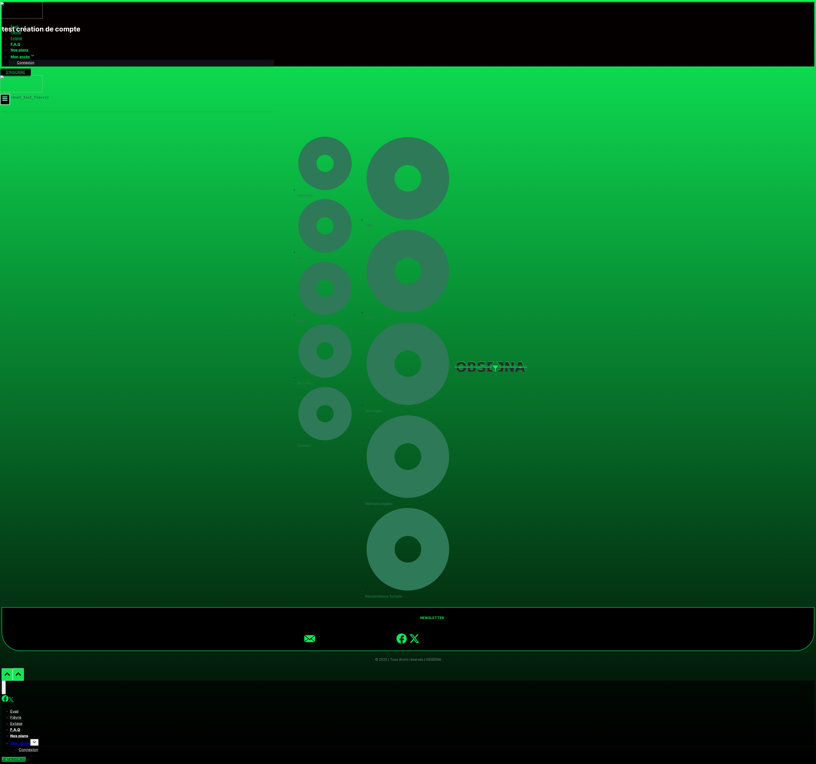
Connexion (25, 62)
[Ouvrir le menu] (5, 99)
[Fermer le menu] (4, 687)
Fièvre (16, 32)
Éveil (14, 27)
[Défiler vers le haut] (7, 674)
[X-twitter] (414, 638)
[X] (10, 699)
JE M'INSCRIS (13, 759)
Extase (16, 38)
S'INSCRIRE (15, 72)
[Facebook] (401, 638)
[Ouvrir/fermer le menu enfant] (34, 742)
